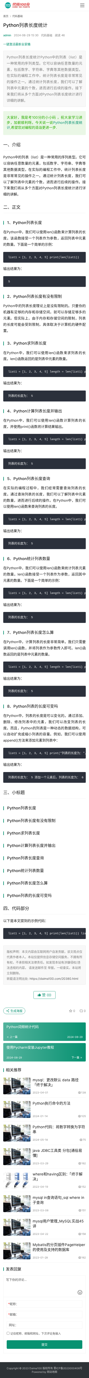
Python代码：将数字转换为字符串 (59, 1129)
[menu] (82, 5)
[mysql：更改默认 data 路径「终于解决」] (16, 1086)
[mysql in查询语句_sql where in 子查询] (16, 1203)
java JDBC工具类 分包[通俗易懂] (57, 1153)
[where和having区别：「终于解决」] (16, 1180)
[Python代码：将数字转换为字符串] (16, 1133)
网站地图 (52, 1371)
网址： (13, 1325)
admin (7, 35)
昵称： (13, 1304)
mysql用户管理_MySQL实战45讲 (58, 1223)
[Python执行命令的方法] (16, 1109)
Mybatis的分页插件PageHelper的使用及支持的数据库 (59, 1247)
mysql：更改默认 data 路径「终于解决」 (56, 1082)
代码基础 (46, 35)
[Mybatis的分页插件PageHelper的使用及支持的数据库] (16, 1250)
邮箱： (13, 1314)
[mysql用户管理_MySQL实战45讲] (16, 1227)
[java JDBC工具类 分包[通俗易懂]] (16, 1156)
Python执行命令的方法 (51, 1103)
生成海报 (16, 1011)
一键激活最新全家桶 (16, 44)
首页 (5, 16)
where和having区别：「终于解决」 (58, 1176)
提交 (44, 1344)
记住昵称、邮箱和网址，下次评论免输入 (35, 1333)
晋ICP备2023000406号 (68, 1368)
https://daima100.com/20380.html (54, 978)
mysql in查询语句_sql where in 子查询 (58, 1200)
